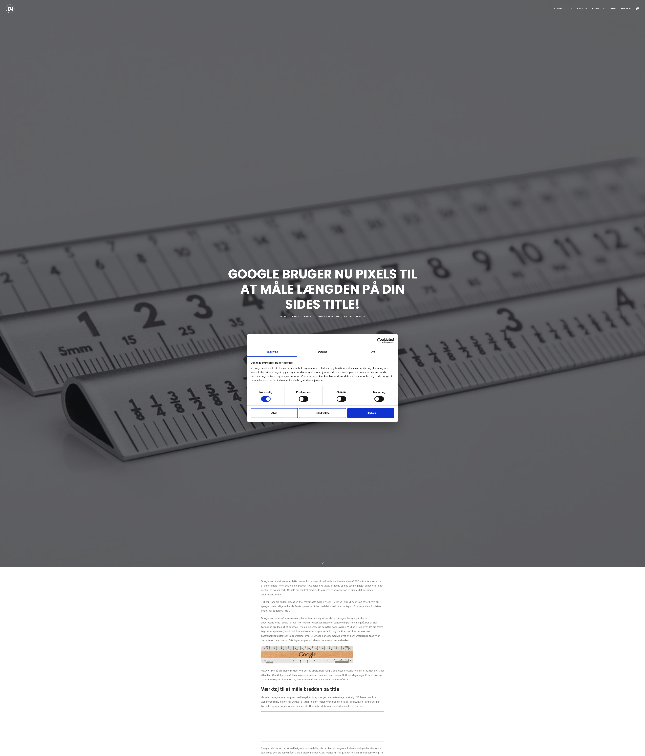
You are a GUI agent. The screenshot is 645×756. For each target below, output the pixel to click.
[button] (637, 8)
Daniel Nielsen (356, 316)
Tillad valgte (322, 413)
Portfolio (598, 8)
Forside (559, 8)
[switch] (303, 399)
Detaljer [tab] (322, 351)
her (347, 640)
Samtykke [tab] (272, 351)
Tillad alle (370, 413)
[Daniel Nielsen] (10, 9)
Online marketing (328, 316)
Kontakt (626, 8)
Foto (613, 8)
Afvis (274, 413)
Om (570, 8)
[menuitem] (559, 8)
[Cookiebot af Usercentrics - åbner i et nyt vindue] (379, 340)
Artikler (582, 8)
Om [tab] (373, 351)
